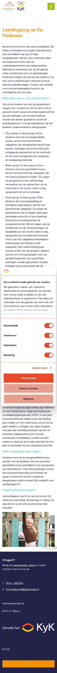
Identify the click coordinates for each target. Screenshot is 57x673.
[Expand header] (52, 6)
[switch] (48, 335)
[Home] (28, 627)
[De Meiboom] (9, 6)
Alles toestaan (28, 378)
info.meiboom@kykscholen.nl (22, 589)
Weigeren (28, 398)
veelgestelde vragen (24, 565)
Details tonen (39, 368)
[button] (28, 663)
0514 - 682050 (14, 583)
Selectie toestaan (28, 388)
